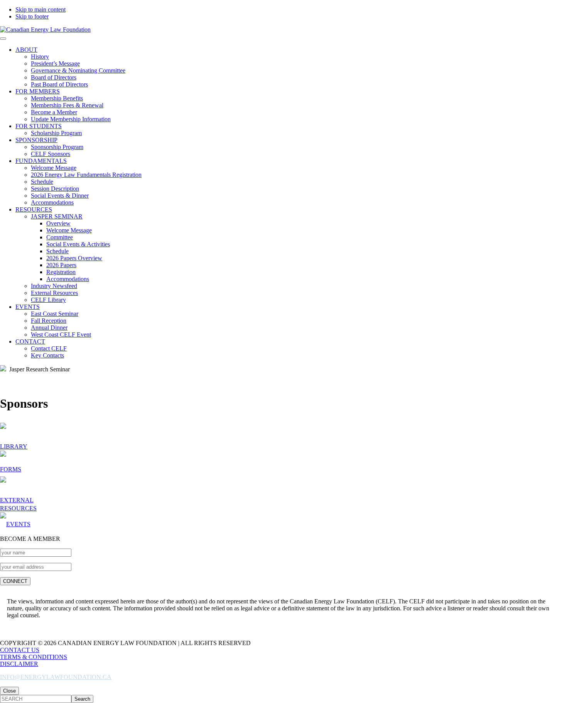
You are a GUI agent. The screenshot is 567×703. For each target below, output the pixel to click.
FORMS (10, 469)
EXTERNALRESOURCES (18, 504)
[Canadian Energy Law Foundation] (45, 29)
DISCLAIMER (19, 664)
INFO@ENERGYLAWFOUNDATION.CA (55, 677)
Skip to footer (32, 16)
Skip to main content (40, 9)
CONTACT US (19, 650)
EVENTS (18, 524)
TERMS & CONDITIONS (33, 657)
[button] (3, 38)
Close (9, 691)
